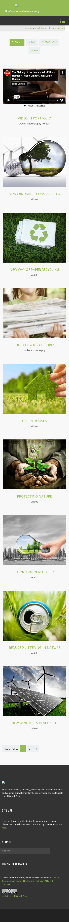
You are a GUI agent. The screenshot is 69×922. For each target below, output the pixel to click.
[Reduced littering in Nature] (34, 639)
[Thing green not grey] (34, 564)
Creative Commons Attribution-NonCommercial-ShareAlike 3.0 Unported (30, 881)
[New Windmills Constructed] (34, 186)
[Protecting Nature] (34, 488)
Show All (17, 42)
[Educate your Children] (34, 337)
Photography (49, 42)
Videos (34, 50)
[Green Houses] (34, 413)
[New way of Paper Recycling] (34, 261)
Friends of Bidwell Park (16, 896)
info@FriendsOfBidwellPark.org (23, 11)
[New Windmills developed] (34, 715)
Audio (31, 42)
